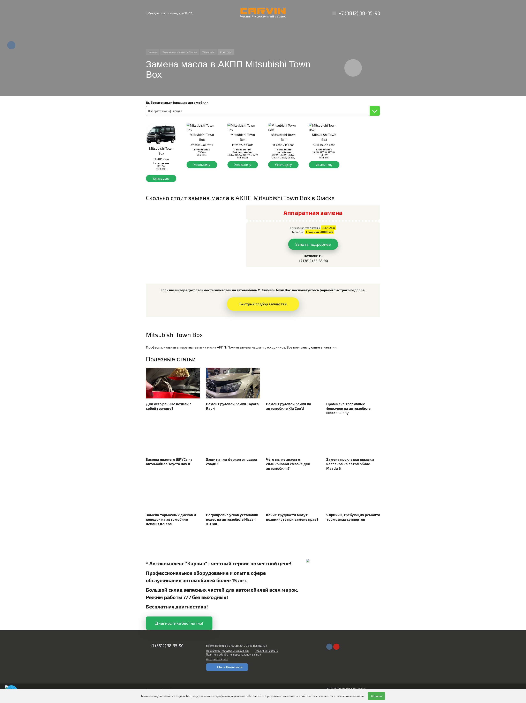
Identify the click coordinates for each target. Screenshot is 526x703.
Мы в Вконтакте (230, 667)
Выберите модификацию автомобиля (177, 102)
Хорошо (376, 696)
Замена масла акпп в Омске (179, 52)
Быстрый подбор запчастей (263, 304)
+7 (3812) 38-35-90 (359, 13)
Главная (152, 52)
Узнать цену (161, 178)
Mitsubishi (208, 52)
